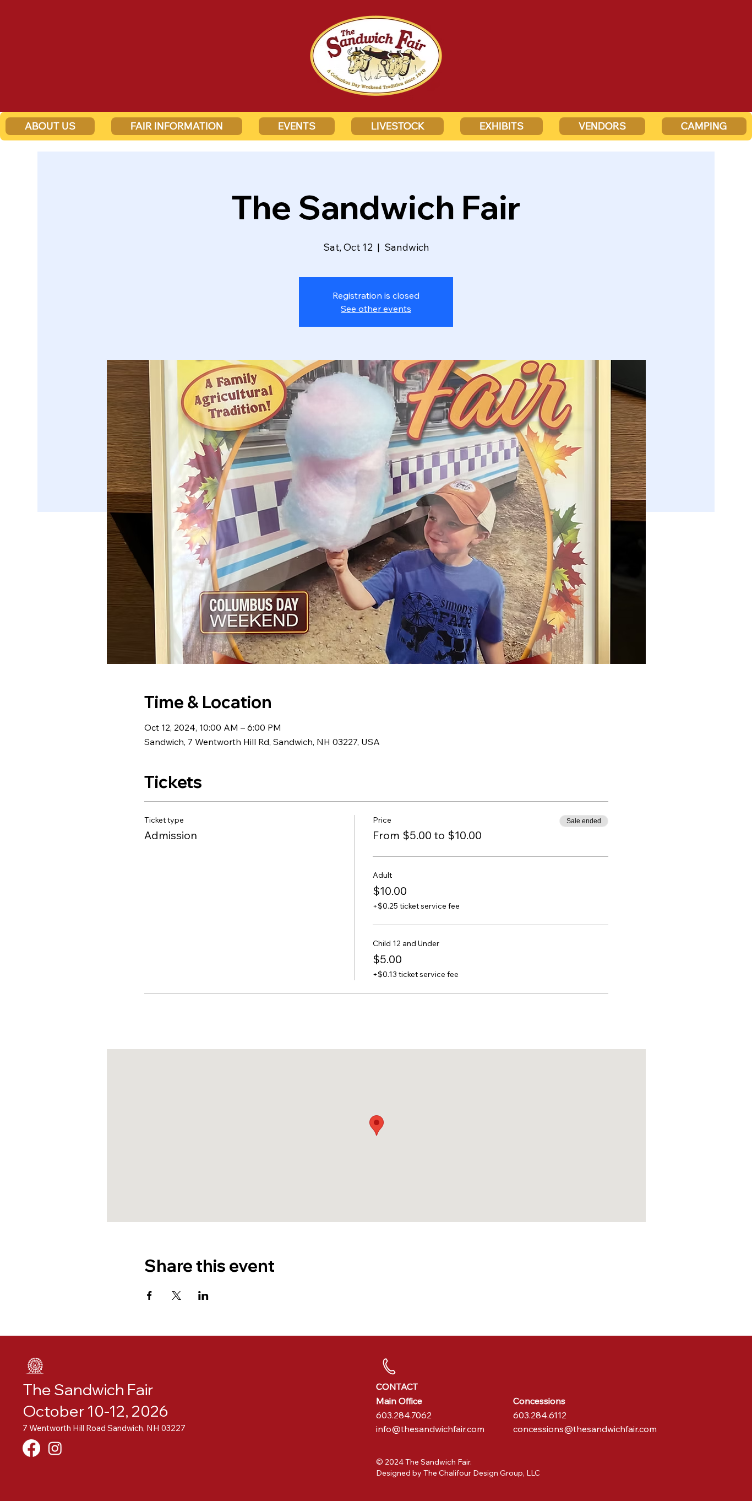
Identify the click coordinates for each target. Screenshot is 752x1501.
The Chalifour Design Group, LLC (481, 1473)
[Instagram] (55, 1448)
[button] (50, 126)
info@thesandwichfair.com (430, 1428)
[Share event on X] (176, 1295)
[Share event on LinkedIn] (203, 1295)
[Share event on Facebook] (149, 1295)
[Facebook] (31, 1448)
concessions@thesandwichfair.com (585, 1428)
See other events (376, 308)
